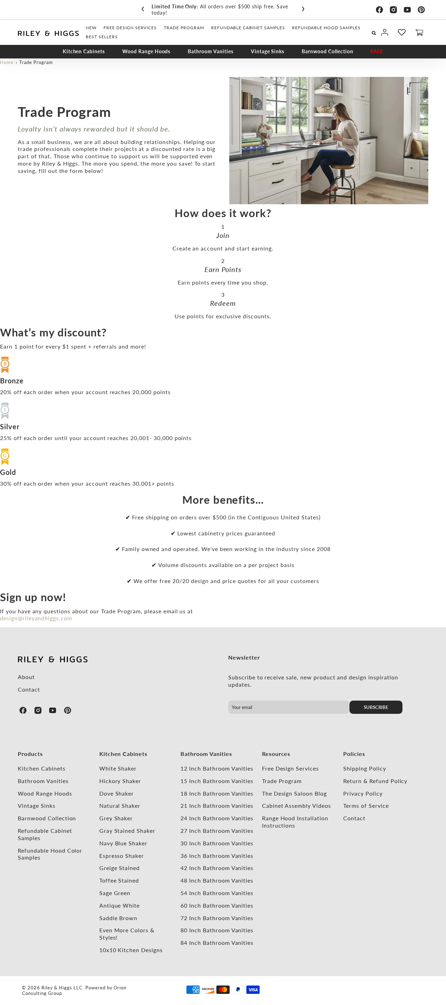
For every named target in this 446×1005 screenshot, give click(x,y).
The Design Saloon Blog (294, 793)
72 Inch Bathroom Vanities (216, 918)
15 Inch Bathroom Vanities (216, 780)
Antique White (119, 905)
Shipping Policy (364, 768)
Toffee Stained (119, 880)
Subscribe (376, 707)
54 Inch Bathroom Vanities (216, 893)
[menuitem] (91, 27)
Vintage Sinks (267, 51)
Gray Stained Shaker (127, 830)
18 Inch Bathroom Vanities (216, 793)
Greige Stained (119, 867)
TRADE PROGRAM (184, 27)
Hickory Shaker (120, 780)
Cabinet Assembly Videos (296, 805)
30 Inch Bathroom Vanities (216, 843)
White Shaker (118, 768)
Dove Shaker (116, 793)
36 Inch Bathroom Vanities (216, 855)
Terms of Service (366, 805)
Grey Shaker (116, 818)
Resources (276, 753)
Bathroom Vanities (210, 51)
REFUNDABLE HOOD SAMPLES (326, 27)
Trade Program (36, 62)
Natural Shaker (119, 805)
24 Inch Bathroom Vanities (216, 818)
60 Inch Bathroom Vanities (216, 905)
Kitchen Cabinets (84, 51)
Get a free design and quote (251, 6)
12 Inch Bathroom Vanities (216, 768)
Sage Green (115, 893)
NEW (91, 27)
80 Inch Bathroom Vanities (216, 930)
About (26, 676)
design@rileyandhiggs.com (36, 618)
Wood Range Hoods (146, 51)
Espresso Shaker (121, 855)
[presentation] (143, 7)
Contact (29, 689)
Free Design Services (290, 768)
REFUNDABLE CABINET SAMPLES (248, 27)
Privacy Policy (362, 793)
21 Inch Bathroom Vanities (216, 805)
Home (7, 62)
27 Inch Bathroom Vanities (216, 830)
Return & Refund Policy (375, 780)
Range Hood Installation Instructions (295, 822)
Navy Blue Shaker (123, 843)
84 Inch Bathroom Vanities (216, 942)
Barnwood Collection (327, 51)
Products (30, 753)
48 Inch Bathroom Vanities (216, 880)
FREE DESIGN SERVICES (130, 27)
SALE (376, 51)
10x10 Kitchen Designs (131, 950)
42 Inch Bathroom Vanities (216, 867)
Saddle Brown (118, 918)
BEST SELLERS (102, 36)
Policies (354, 753)
